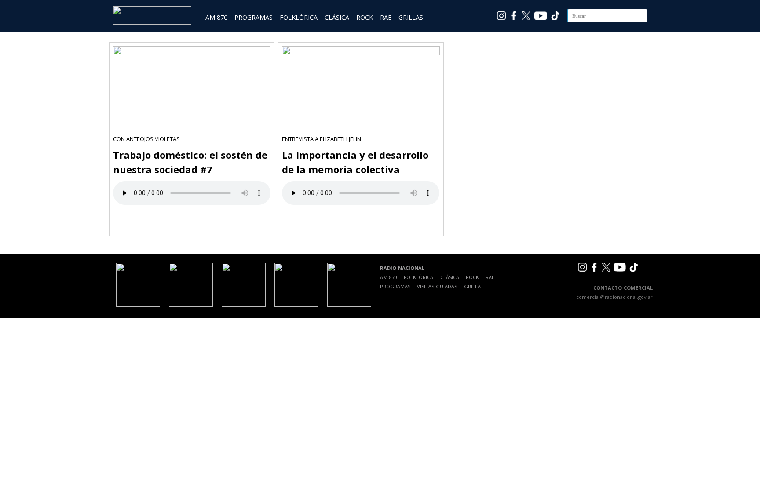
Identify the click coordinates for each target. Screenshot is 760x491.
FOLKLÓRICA (299, 17)
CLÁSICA (337, 17)
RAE (385, 17)
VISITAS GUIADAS (437, 286)
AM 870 (216, 17)
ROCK (364, 17)
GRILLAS (410, 17)
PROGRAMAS (253, 17)
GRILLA (472, 286)
